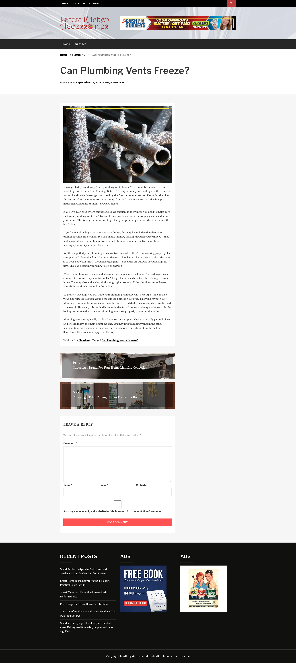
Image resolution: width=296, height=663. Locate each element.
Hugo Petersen (115, 82)
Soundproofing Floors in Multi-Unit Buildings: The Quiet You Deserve (87, 613)
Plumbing (84, 340)
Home (65, 3)
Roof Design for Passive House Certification (84, 604)
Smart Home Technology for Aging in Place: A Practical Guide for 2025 (84, 583)
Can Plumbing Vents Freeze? (120, 340)
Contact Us (78, 3)
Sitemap (94, 3)
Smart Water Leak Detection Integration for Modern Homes (84, 594)
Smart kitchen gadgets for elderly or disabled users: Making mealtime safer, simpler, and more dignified (86, 627)
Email (104, 485)
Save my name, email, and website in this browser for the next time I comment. (113, 511)
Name (67, 485)
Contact (80, 44)
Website (141, 485)
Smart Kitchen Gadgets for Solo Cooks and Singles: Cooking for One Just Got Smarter (83, 571)
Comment (70, 443)
